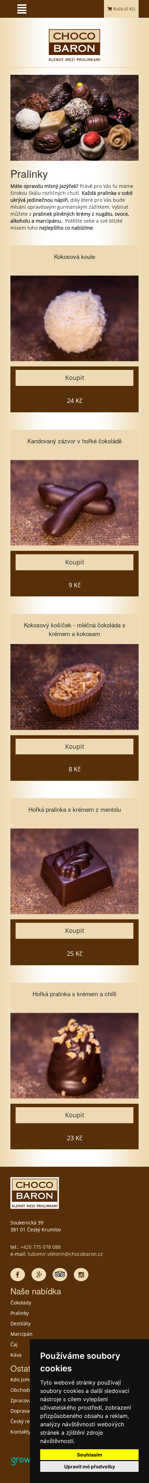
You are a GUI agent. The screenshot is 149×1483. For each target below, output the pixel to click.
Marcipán (21, 1334)
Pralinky (19, 1313)
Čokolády (20, 1302)
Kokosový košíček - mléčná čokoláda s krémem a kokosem (74, 628)
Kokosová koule (74, 256)
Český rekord (25, 1421)
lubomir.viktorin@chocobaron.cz (65, 1254)
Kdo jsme (21, 1379)
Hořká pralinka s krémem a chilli (74, 993)
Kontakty (20, 1431)
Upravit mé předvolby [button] (89, 1466)
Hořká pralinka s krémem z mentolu (74, 809)
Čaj (14, 1344)
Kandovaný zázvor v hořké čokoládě (74, 440)
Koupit (74, 377)
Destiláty (20, 1323)
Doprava (20, 1410)
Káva (15, 1354)
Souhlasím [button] (89, 1455)
